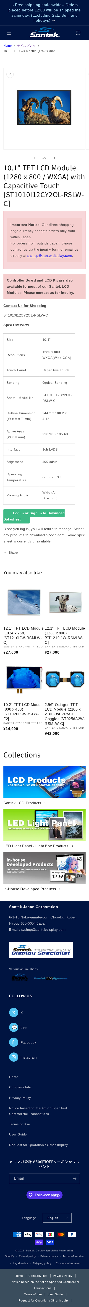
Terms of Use (19, 1124)
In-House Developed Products (29, 889)
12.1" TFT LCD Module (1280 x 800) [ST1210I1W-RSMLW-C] (65, 635)
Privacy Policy (20, 1098)
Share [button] (13, 552)
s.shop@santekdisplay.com (49, 256)
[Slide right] (55, 158)
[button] (9, 33)
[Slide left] (34, 158)
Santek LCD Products (22, 803)
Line (19, 1028)
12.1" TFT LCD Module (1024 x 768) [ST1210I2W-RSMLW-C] (23, 635)
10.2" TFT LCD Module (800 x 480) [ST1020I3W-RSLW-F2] (23, 712)
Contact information (68, 1263)
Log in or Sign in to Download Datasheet (34, 516)
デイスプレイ (26, 45)
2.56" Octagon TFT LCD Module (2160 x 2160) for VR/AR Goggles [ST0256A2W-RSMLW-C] (65, 714)
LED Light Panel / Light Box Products (35, 846)
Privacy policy (49, 1256)
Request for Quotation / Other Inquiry (38, 1145)
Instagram (29, 1057)
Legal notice (20, 1263)
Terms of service (73, 1256)
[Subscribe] (75, 1178)
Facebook (29, 1042)
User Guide (18, 1134)
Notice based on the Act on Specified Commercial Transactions (38, 1111)
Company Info (20, 1087)
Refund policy (27, 1256)
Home (7, 45)
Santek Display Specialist (42, 1250)
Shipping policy (42, 1263)
